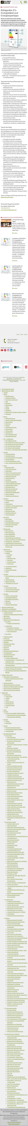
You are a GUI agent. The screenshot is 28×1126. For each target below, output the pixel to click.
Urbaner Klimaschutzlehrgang (15, 915)
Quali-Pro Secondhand (13, 1084)
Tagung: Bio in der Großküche (15, 947)
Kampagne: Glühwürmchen (14, 768)
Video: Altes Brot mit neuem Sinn (16, 807)
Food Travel (10, 932)
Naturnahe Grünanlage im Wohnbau (17, 861)
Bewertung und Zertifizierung (12, 620)
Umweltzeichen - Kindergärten (15, 1100)
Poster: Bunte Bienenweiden (15, 796)
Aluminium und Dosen (11, 400)
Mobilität (6, 642)
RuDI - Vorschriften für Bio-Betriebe (17, 1078)
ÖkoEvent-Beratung (12, 866)
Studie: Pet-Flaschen (13, 1028)
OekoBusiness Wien (9, 644)
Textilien (6, 574)
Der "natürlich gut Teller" (14, 1055)
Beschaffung (7, 618)
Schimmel (8, 603)
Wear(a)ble (10, 980)
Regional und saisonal (11, 489)
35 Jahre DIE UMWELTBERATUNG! (15, 713)
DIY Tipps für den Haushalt (12, 448)
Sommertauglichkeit (11, 434)
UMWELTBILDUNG (7, 675)
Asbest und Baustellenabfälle (13, 420)
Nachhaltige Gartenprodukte (15, 1068)
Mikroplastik (8, 405)
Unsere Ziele (8, 696)
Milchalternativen (10, 487)
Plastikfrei (8, 410)
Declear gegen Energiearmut (15, 1013)
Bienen (9, 556)
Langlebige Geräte (12, 856)
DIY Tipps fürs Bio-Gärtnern (13, 446)
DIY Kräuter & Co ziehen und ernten (15, 442)
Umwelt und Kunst (12, 948)
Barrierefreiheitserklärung (11, 380)
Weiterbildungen (8, 656)
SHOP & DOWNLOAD (8, 607)
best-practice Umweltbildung (12, 688)
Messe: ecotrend (11, 791)
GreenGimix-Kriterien (13, 628)
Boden (7, 502)
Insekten (7, 553)
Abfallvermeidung (10, 398)
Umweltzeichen (8, 653)
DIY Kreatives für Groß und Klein (14, 444)
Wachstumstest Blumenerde (15, 1031)
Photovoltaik (9, 431)
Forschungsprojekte (11, 1008)
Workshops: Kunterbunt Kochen (16, 1000)
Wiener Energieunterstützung (15, 893)
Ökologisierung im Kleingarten (15, 868)
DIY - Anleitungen (8, 439)
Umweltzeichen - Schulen (14, 1098)
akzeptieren (14, 1120)
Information (8, 735)
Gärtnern (6, 498)
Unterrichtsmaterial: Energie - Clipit (17, 950)
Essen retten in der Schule (14, 931)
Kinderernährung (10, 478)
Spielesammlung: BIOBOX (14, 939)
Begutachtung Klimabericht (14, 1012)
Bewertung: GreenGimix (13, 1052)
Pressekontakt (9, 731)
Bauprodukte (9, 422)
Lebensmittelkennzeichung (12, 483)
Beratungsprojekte (10, 822)
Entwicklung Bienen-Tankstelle (15, 929)
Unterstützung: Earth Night (14, 870)
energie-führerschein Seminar (13, 669)
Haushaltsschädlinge (11, 597)
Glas (6, 401)
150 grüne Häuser (12, 825)
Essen (5, 465)
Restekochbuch (11, 1087)
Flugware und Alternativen (12, 474)
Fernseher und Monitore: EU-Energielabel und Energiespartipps (19, 240)
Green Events (7, 645)
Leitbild (7, 698)
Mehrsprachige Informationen (12, 690)
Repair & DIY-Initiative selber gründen (15, 412)
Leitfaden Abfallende (13, 775)
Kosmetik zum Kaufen (11, 524)
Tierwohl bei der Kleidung (12, 589)
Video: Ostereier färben (13, 808)
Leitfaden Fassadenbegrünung (15, 778)
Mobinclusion (11, 859)
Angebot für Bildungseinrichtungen (13, 614)
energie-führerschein (13, 905)
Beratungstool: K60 (12, 831)
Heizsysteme (9, 429)
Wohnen (6, 594)
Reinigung (6, 649)
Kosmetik (6, 517)
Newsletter (8, 723)
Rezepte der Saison (10, 490)
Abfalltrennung (9, 396)
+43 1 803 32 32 (5, 208)
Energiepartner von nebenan (15, 910)
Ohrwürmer (10, 563)
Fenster (7, 425)
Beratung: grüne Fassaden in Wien (16, 829)
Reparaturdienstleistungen (11, 651)
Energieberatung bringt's (14, 833)
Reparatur (8, 414)
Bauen (5, 416)
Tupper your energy (12, 884)
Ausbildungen (9, 899)
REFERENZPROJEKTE (10, 734)
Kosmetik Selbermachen (12, 523)
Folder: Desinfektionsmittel (14, 766)
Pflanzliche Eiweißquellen (12, 492)
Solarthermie (9, 433)
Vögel (7, 572)
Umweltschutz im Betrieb (12, 1034)
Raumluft (6, 647)
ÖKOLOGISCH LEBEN (8, 391)
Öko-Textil (8, 634)
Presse (11, 381)
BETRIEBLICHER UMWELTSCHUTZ (12, 611)
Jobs (24, 380)
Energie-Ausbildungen (11, 658)
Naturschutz (7, 549)
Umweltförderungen (9, 654)
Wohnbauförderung (10, 436)
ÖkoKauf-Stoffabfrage (13, 623)
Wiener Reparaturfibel (7, 197)
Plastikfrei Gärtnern (10, 513)
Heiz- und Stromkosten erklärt (13, 463)
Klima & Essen (9, 531)
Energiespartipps (10, 454)
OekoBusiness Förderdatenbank (16, 1077)
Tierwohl (6, 586)
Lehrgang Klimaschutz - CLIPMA (16, 912)
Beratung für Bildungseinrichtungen (13, 686)
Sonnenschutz (9, 526)
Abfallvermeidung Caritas (14, 1039)
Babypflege (8, 519)
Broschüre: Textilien (12, 748)
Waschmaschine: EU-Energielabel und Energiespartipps (18, 295)
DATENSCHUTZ (17, 378)
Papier (7, 407)
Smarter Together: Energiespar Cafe (17, 941)
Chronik (6, 711)
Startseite (21, 377)
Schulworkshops (8, 683)
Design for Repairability (13, 923)
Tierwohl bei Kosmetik (11, 591)
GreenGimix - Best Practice (14, 629)
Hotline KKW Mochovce (14, 850)
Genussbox (10, 1061)
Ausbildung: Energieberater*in (15, 903)
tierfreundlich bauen (11, 570)
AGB (21, 380)
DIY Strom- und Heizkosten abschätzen (16, 449)
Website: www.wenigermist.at (15, 982)
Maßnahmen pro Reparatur (14, 1024)
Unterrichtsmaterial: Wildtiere (15, 973)
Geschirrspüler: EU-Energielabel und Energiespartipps (17, 267)
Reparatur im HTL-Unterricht (15, 936)
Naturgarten (8, 509)
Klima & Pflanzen (10, 536)
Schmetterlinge (11, 562)
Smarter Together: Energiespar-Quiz (17, 943)
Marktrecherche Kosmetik (14, 780)
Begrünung (7, 616)
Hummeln (10, 560)
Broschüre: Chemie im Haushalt (15, 739)
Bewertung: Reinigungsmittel (15, 1054)
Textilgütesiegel (9, 580)
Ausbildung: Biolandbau (13, 901)
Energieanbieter (9, 459)
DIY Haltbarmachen (10, 441)
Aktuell (6, 392)
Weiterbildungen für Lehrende (12, 685)
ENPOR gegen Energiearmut (15, 1015)
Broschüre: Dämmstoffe (14, 750)
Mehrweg (8, 403)
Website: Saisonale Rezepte (14, 816)
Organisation (7, 694)
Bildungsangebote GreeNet (14, 920)
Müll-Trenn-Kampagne (13, 1066)
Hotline (7, 721)
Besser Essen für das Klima (14, 1046)
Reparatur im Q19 (12, 874)
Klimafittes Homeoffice (11, 599)
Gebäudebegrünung (11, 427)
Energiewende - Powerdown (15, 1057)
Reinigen (7, 601)
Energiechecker (11, 834)
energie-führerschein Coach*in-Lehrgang (16, 667)
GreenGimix (8, 626)
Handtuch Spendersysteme (14, 1062)
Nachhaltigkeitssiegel (13, 1070)
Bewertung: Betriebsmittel (14, 1048)
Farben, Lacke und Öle (11, 596)
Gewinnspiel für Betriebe (14, 717)
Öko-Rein (8, 621)
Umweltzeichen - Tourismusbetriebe (17, 1102)
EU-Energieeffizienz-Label (10, 7)
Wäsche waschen (10, 581)
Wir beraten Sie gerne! (8, 389)
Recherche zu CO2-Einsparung (15, 1026)
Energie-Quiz (10, 843)
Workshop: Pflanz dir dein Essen (16, 1002)
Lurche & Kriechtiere (11, 566)
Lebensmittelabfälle (11, 482)
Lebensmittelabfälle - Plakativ (15, 857)
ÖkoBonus (10, 1075)
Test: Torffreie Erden (12, 1029)
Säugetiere (8, 568)
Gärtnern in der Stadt (11, 507)
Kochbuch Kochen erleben (14, 769)
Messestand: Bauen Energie (14, 792)
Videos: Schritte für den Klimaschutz (15, 539)
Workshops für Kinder (13, 996)
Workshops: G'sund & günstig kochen (17, 998)
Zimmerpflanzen (10, 514)
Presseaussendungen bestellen (14, 729)
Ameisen (9, 555)
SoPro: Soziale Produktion (14, 1089)
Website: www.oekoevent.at (15, 812)
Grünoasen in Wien (12, 845)
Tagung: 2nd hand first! (13, 945)
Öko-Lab (9, 1073)
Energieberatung (10, 456)
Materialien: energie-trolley (14, 908)
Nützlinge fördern (10, 511)
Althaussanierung (10, 418)
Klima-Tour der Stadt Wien (14, 934)
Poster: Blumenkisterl (13, 798)
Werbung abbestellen (11, 604)
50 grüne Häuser (11, 1010)
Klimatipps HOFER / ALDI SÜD (15, 852)
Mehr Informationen (14, 1124)
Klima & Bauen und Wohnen (13, 538)
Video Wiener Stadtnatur (14, 977)
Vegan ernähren (9, 494)
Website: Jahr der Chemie (14, 810)
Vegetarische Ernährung (12, 496)
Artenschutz (8, 551)
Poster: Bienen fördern (13, 794)
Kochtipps (8, 480)
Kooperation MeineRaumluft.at (15, 854)
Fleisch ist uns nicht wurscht (13, 473)
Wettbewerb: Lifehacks (13, 984)
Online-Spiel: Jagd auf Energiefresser (17, 938)
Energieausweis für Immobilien (13, 457)
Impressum (10, 378)
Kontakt (16, 381)
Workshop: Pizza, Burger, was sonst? (17, 995)
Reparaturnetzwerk (12, 872)
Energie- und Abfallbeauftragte (15, 1059)
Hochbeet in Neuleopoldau (14, 849)
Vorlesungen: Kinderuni (13, 979)
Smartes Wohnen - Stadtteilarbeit (16, 882)
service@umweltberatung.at (8, 210)
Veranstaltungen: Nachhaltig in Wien (17, 975)
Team (5, 710)
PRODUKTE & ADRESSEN (9, 609)
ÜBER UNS (5, 693)
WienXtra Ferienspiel (13, 989)
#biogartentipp (9, 500)
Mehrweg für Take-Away (14, 1064)
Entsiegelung (9, 504)
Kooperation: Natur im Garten (15, 773)
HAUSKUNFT (10, 847)
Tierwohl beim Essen (11, 588)
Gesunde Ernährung (10, 476)
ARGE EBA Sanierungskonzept (15, 827)
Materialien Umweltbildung (11, 677)
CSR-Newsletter (8, 637)
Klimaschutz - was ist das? (12, 541)
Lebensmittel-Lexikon (11, 485)
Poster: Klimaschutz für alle (14, 805)
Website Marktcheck (13, 814)
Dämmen (8, 424)
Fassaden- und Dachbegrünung (14, 506)
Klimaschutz (7, 529)
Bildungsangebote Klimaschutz (15, 922)
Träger (7, 700)
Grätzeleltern (10, 914)
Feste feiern (8, 471)
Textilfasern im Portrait (11, 583)
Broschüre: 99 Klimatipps (14, 755)
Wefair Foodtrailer (12, 991)
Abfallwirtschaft (8, 612)
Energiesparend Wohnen (14, 1017)
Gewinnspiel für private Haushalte (16, 715)
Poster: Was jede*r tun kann (14, 803)
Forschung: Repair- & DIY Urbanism (17, 1019)
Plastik (7, 408)
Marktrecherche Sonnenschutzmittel (17, 789)
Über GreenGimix (12, 631)
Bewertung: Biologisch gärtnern (16, 1050)
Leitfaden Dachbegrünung (14, 776)
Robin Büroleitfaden (12, 1086)
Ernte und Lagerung (10, 469)
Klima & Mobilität (10, 534)
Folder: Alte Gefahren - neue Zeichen (17, 757)
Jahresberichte (9, 703)
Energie (6, 452)
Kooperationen (9, 702)
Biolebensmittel (9, 467)
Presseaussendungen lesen (12, 727)
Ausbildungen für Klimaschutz (13, 543)
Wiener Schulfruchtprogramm (15, 993)
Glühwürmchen (11, 558)
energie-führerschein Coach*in (15, 906)
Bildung (7, 918)
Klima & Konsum (9, 532)
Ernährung (6, 638)
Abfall (5, 394)
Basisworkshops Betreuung (14, 1041)
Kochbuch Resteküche (13, 771)
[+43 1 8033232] (21, 3)
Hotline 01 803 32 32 (13, 824)
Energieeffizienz (8, 640)
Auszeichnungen (10, 705)
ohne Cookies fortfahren (14, 1122)
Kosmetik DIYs (9, 521)
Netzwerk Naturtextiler (13, 1071)
